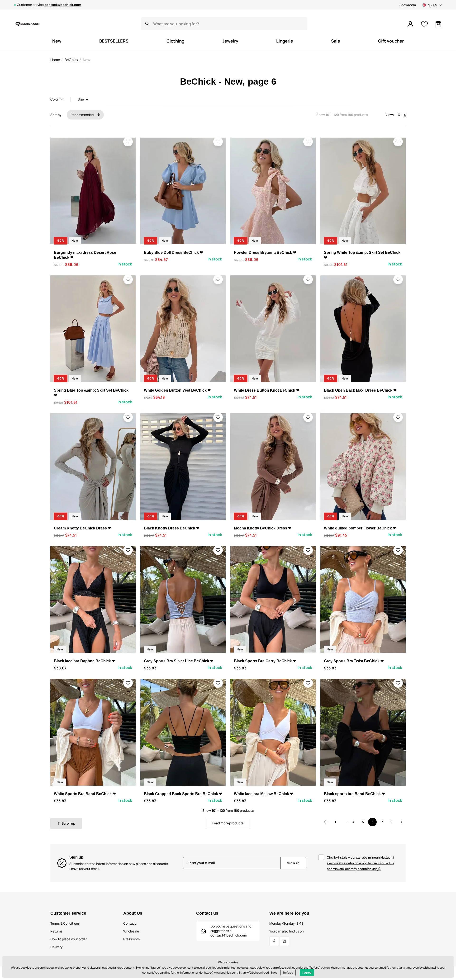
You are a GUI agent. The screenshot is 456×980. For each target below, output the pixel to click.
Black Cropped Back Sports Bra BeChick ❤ (183, 794)
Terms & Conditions (65, 923)
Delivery (56, 947)
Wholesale (131, 931)
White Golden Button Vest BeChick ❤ (177, 390)
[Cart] (438, 24)
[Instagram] (284, 941)
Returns (56, 931)
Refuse (288, 972)
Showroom (407, 5)
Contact (129, 923)
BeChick (71, 59)
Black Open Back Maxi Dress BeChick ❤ (360, 390)
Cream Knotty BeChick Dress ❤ (82, 528)
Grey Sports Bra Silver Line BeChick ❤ (178, 661)
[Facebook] (274, 941)
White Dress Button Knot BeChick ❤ (266, 390)
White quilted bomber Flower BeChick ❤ (360, 528)
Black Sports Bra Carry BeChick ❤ (265, 661)
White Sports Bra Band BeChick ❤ (85, 794)
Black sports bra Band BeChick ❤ (354, 794)
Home (55, 59)
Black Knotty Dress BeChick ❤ (171, 528)
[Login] (410, 24)
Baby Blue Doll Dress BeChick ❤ (173, 252)
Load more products (227, 823)
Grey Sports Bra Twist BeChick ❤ (354, 661)
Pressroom (131, 939)
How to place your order (68, 939)
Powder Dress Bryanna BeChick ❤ (265, 252)
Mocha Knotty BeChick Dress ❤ (262, 528)
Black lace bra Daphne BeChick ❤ (84, 661)
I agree (306, 972)
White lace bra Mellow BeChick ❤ (263, 794)
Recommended (82, 114)
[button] (128, 141)
